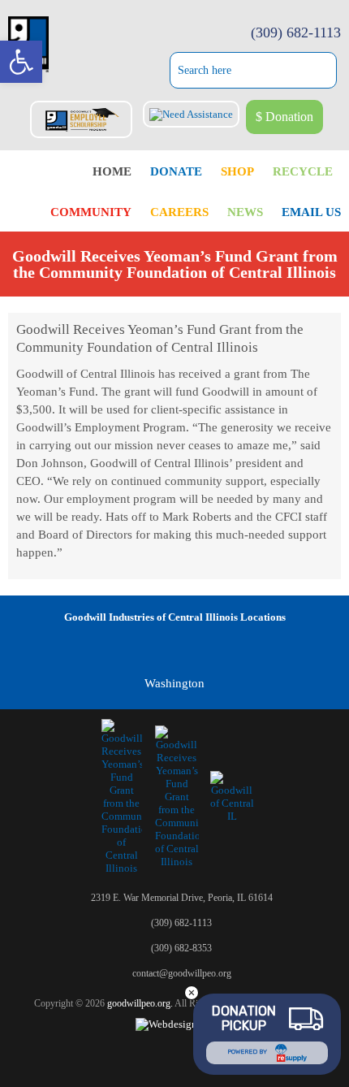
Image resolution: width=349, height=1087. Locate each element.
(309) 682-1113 (296, 32)
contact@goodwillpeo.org (181, 973)
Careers (179, 212)
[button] (21, 62)
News (245, 212)
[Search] (329, 72)
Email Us (311, 212)
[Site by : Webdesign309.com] (175, 1024)
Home (112, 171)
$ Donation (284, 116)
